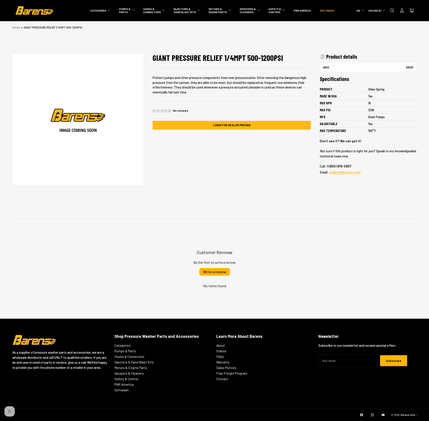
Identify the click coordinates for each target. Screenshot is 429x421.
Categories (98, 10)
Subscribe (393, 361)
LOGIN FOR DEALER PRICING (231, 125)
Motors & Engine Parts (218, 10)
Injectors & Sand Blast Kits (185, 10)
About (220, 345)
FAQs (220, 357)
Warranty (222, 362)
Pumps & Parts (124, 10)
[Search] (392, 10)
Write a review (214, 272)
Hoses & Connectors (152, 10)
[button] (162, 110)
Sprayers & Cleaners (248, 10)
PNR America (302, 10)
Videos (221, 351)
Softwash (327, 10)
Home (16, 27)
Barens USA (408, 414)
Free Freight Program (231, 373)
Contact (222, 379)
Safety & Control (275, 10)
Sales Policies (226, 368)
